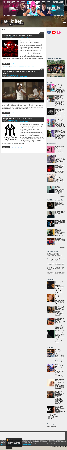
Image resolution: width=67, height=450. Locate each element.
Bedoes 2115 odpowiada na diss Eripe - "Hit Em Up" (60, 131)
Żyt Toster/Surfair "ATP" (59, 147)
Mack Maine (31, 66)
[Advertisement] (57, 46)
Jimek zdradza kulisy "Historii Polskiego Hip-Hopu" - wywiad (59, 176)
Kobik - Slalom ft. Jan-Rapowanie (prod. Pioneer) (59, 166)
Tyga (28, 66)
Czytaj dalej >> (6, 63)
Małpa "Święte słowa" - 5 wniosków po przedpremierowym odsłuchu (60, 297)
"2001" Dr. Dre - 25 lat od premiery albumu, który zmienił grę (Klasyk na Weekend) (60, 333)
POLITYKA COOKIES (27, 444)
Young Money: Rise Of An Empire (26, 115)
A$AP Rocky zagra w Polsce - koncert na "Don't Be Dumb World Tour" (60, 222)
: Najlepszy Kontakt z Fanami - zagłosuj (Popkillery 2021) (56, 259)
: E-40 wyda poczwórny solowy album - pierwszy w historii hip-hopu (55, 268)
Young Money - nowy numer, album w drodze (17, 119)
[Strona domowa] (12, 22)
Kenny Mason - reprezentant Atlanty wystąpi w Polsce (59, 204)
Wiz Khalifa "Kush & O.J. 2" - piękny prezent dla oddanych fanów (59, 308)
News (16, 120)
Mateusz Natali (19, 37)
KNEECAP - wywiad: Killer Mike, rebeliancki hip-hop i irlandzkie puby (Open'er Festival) (59, 352)
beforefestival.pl (51, 427)
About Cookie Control (7, 439)
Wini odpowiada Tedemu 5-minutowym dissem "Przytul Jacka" (59, 97)
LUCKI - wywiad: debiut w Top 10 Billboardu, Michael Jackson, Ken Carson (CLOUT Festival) (59, 367)
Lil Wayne (12, 66)
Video (17, 75)
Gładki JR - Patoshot (58, 187)
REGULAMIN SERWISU (5, 444)
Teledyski (14, 75)
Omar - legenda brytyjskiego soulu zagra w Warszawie (60, 239)
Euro (26, 66)
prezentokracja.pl (52, 426)
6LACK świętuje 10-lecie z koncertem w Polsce (60, 212)
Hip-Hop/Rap (9, 36)
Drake (15, 66)
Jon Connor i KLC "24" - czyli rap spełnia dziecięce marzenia (59, 283)
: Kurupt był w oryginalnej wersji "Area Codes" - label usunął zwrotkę (55, 263)
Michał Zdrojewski (19, 121)
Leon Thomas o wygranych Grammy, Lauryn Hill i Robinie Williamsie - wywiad (59, 394)
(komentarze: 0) (25, 37)
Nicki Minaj (19, 66)
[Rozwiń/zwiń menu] (64, 22)
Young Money (6, 66)
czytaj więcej (9, 447)
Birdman (22, 66)
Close (20, 439)
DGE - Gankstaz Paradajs (59, 156)
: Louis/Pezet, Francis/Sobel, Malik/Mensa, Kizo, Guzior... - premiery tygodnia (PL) (55, 254)
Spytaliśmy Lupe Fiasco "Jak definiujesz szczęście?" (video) (60, 381)
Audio (8, 120)
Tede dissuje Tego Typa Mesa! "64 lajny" (59, 121)
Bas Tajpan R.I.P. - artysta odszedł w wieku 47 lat (59, 109)
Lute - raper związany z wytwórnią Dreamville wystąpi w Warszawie (60, 231)
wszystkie (62, 196)
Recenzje (14, 36)
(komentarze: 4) (26, 121)
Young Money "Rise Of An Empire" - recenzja (17, 35)
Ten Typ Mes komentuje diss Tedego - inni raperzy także (59, 86)
